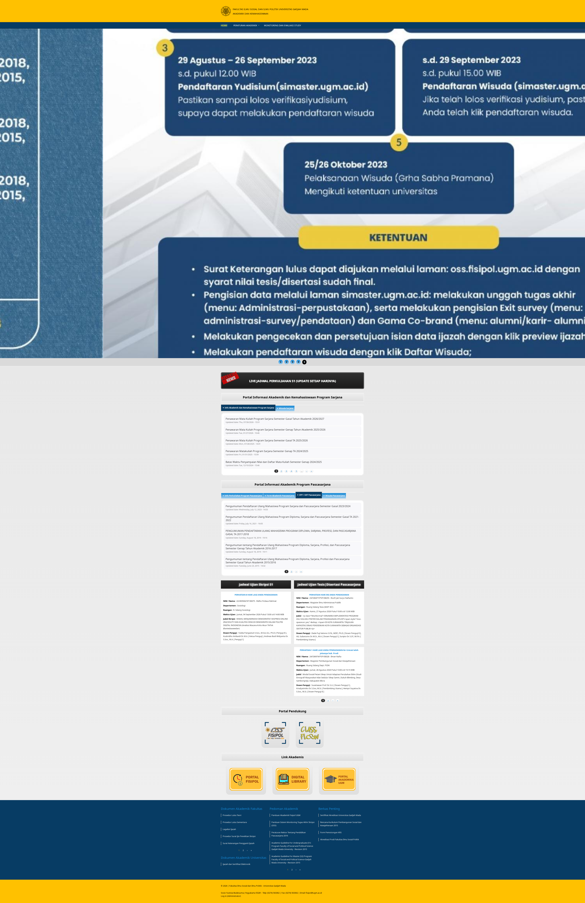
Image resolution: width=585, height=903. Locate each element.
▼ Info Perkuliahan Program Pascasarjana (242, 495)
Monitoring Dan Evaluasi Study (282, 25)
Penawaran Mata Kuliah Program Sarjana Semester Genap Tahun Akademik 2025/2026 (275, 429)
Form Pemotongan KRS (331, 832)
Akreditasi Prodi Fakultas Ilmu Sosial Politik (339, 839)
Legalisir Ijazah (229, 829)
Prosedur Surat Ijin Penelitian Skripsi (239, 836)
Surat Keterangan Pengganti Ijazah (238, 843)
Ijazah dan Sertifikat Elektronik (236, 864)
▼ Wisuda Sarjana (285, 408)
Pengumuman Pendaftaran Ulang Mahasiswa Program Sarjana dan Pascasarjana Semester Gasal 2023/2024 (288, 506)
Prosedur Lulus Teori (232, 815)
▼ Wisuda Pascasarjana (334, 495)
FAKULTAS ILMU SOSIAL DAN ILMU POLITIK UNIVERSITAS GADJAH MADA (270, 9)
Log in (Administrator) (231, 896)
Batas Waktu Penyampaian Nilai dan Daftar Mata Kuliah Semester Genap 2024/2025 (274, 462)
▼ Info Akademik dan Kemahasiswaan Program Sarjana (248, 407)
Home (224, 25)
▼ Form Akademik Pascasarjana (279, 495)
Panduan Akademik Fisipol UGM (285, 815)
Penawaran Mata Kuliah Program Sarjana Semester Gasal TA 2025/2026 (267, 440)
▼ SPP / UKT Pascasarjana (309, 495)
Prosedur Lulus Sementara (235, 822)
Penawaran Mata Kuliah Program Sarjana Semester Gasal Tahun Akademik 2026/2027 (275, 418)
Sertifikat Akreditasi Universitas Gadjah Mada (340, 815)
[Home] (226, 11)
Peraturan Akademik (245, 25)
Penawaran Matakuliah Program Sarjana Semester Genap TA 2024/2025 (267, 451)
